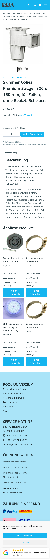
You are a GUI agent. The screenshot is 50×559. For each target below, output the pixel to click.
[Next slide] (27, 69)
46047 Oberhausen (12, 492)
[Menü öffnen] (45, 5)
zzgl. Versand (25, 115)
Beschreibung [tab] (11, 153)
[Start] (4, 14)
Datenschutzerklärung (14, 389)
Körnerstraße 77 (11, 488)
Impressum (8, 406)
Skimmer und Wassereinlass (35, 144)
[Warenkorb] (39, 5)
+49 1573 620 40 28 (17, 440)
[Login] (34, 5)
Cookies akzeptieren (25, 535)
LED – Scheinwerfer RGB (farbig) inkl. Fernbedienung (13, 327)
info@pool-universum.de (19, 444)
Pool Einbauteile (14, 77)
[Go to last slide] (18, 69)
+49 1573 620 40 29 (17, 435)
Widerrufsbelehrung (13, 393)
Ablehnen (25, 542)
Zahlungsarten (10, 402)
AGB (5, 410)
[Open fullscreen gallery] (40, 63)
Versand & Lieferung (13, 398)
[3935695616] (23, 44)
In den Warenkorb (32, 134)
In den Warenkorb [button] (14, 292)
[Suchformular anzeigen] (29, 5)
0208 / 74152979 (15, 431)
